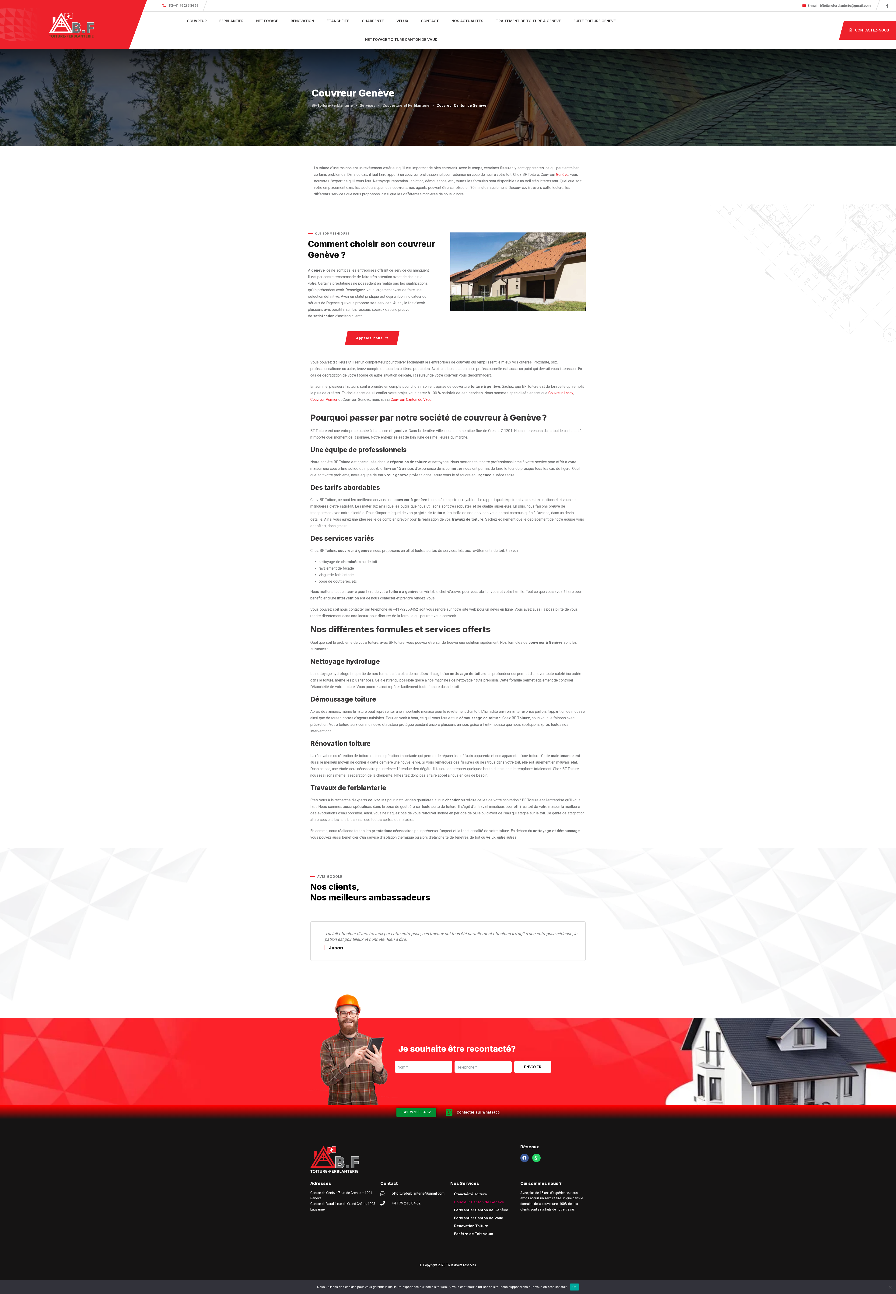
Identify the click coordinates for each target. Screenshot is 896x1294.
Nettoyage (267, 21)
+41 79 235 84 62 (183, 5)
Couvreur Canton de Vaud (411, 399)
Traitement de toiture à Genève (528, 21)
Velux (402, 21)
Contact (430, 21)
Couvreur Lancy (560, 393)
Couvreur (197, 21)
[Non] (890, 1287)
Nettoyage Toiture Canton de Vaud (401, 39)
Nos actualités (467, 21)
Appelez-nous (369, 338)
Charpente (373, 21)
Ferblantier (231, 21)
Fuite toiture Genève (595, 21)
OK (574, 1287)
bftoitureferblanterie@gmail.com (839, 5)
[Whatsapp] (536, 1158)
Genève (562, 174)
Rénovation (302, 21)
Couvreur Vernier (323, 399)
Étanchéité (338, 21)
